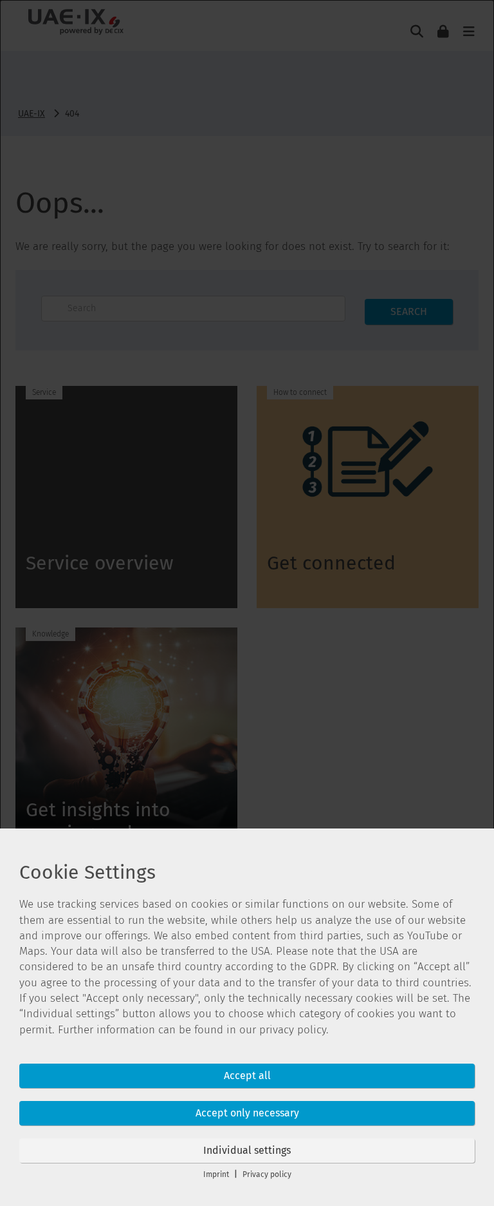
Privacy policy (266, 1174)
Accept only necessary (247, 1113)
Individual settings (247, 1150)
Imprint (216, 1174)
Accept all (247, 1075)
